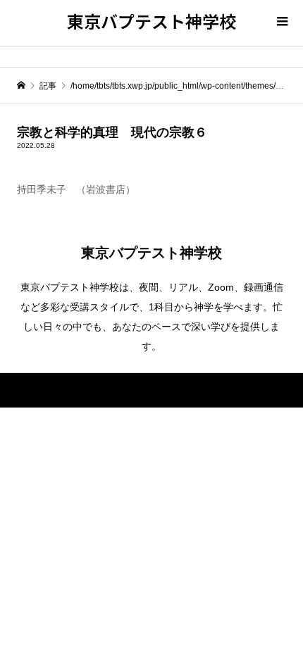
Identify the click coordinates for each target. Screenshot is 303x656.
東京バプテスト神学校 (151, 20)
